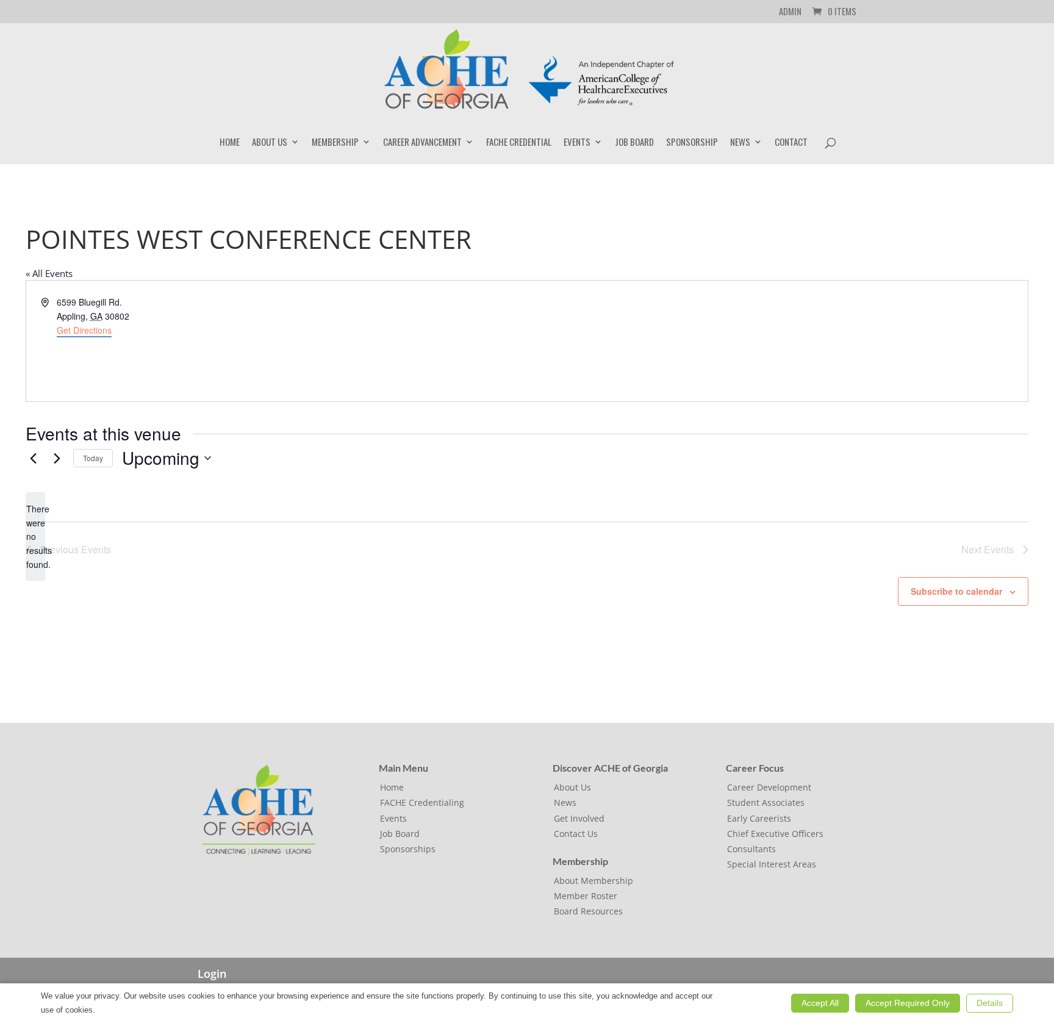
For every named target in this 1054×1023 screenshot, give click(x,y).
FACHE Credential (518, 142)
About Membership (593, 880)
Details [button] (990, 1003)
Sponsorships (408, 849)
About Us (269, 142)
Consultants (751, 849)
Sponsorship (692, 142)
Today (93, 458)
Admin (790, 12)
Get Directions (84, 330)
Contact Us (576, 833)
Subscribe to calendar (956, 591)
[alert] (35, 536)
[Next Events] (56, 458)
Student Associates (766, 802)
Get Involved (579, 818)
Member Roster (585, 896)
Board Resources (588, 911)
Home (230, 142)
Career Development (769, 787)
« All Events (49, 273)
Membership (335, 142)
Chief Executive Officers (775, 833)
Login (212, 973)
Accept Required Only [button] (908, 1003)
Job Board (634, 142)
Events (577, 142)
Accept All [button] (820, 1003)
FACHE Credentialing (422, 802)
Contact (791, 142)
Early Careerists (759, 818)
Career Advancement (422, 142)
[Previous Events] (33, 458)
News (740, 142)
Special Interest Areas (771, 864)
